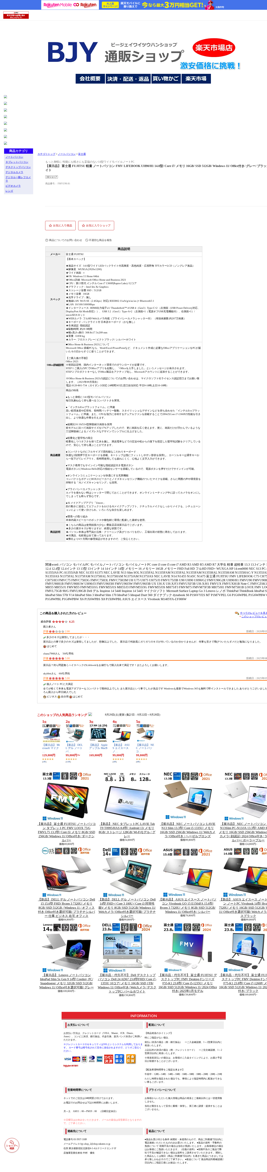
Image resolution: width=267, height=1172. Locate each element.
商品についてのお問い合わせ (65, 240)
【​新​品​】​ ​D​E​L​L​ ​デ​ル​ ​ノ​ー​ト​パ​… (74, 748)
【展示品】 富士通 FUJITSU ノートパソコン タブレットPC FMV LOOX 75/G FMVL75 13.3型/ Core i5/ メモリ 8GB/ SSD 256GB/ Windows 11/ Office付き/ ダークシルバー (66, 832)
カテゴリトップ (46, 154)
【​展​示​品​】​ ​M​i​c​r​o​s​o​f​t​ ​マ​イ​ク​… (51, 748)
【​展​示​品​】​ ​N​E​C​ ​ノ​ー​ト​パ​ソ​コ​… (145, 748)
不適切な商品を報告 (100, 240)
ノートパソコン (67, 154)
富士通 (82, 154)
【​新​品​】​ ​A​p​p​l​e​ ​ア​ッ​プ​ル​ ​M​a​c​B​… (98, 748)
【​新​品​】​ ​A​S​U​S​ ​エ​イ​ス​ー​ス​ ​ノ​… (121, 748)
